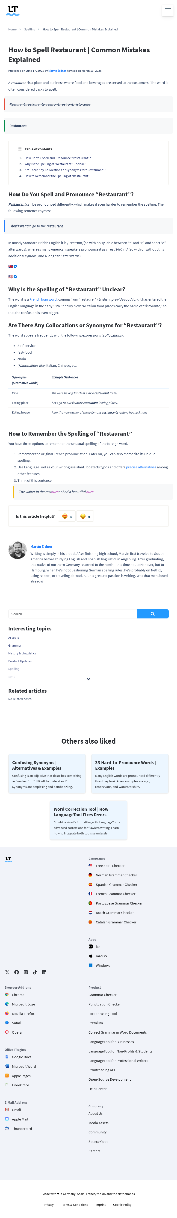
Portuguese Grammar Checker (119, 903)
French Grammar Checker (116, 893)
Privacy (49, 1205)
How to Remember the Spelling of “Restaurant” (57, 176)
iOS (98, 946)
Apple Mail (20, 1119)
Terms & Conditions (74, 1205)
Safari (16, 1022)
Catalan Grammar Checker (116, 922)
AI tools (13, 638)
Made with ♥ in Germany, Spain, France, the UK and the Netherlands (88, 1194)
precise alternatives (141, 467)
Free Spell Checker (110, 865)
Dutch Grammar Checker (115, 912)
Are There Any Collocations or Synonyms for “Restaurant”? (65, 170)
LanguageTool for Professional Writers (118, 1060)
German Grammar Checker (116, 875)
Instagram (26, 972)
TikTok (35, 972)
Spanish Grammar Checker (116, 884)
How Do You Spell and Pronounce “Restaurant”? (58, 158)
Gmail (16, 1109)
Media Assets (98, 1122)
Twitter (7, 972)
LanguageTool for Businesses (111, 1041)
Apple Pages (21, 1075)
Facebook (16, 972)
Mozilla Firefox (23, 1013)
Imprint (100, 1205)
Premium (95, 1022)
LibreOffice (20, 1085)
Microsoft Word (24, 1066)
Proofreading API (101, 1069)
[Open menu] (168, 10)
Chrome (18, 994)
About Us (95, 1113)
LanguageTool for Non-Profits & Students (120, 1051)
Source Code (98, 1141)
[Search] (153, 614)
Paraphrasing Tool (102, 1013)
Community (97, 1132)
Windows (103, 965)
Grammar (14, 645)
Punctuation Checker (104, 1004)
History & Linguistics (22, 653)
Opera (17, 1032)
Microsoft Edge (23, 1004)
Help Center (97, 1088)
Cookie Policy (122, 1205)
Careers (94, 1151)
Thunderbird (22, 1128)
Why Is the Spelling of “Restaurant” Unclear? (55, 164)
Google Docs (21, 1057)
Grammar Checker (102, 994)
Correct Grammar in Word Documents (117, 1032)
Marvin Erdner (57, 70)
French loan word (43, 299)
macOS (101, 956)
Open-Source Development (109, 1079)
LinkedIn (44, 972)
